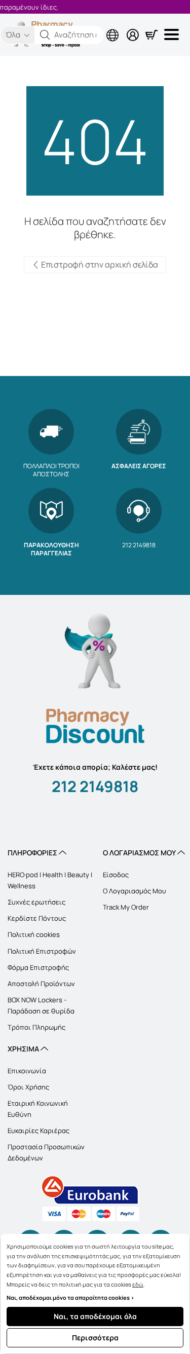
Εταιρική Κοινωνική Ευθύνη (38, 1109)
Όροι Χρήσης (28, 1087)
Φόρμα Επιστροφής (38, 967)
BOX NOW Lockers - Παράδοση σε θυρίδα (41, 1005)
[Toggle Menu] (173, 34)
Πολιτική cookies (34, 934)
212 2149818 (95, 786)
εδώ (137, 1284)
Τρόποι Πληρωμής (36, 1027)
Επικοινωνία (27, 1070)
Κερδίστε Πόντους (37, 918)
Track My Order (126, 907)
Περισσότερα (95, 1337)
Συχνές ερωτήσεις (36, 902)
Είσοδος (116, 874)
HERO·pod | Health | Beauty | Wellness (50, 880)
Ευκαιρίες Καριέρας (38, 1130)
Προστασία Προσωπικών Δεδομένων (46, 1152)
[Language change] (71, 27)
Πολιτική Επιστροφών (42, 951)
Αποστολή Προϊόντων (41, 983)
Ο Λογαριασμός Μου (134, 890)
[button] (45, 35)
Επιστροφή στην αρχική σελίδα (99, 264)
